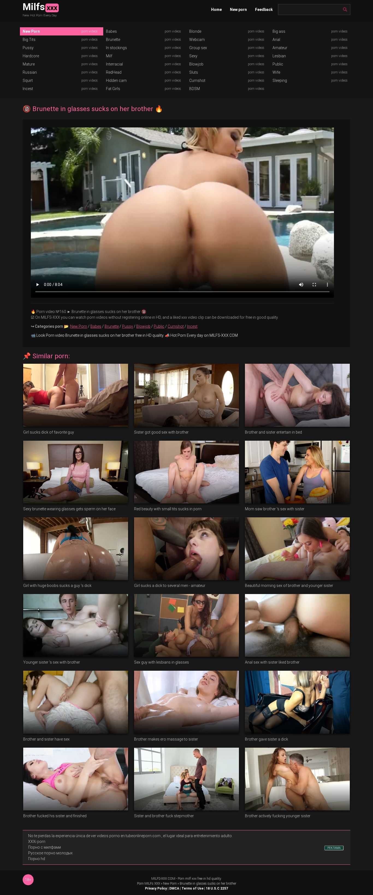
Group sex (198, 48)
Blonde (195, 31)
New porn (238, 9)
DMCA (174, 888)
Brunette (113, 39)
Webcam (197, 39)
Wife (276, 72)
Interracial (114, 64)
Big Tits (29, 39)
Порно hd (36, 859)
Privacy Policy (156, 888)
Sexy (193, 56)
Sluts (193, 72)
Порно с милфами (44, 847)
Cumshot (197, 80)
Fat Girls (113, 88)
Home (216, 9)
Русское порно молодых (50, 853)
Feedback (264, 9)
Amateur (280, 48)
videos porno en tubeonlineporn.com (129, 836)
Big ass (279, 31)
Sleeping (280, 80)
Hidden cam (116, 80)
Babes (111, 31)
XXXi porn (36, 841)
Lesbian (279, 56)
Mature (29, 64)
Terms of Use (192, 888)
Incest (28, 88)
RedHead (114, 72)
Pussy (28, 48)
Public (278, 64)
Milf (109, 56)
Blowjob (196, 64)
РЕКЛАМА (334, 847)
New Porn (31, 31)
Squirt (28, 80)
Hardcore (31, 56)
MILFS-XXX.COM (163, 879)
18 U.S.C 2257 (217, 888)
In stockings (116, 48)
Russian (30, 72)
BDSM (194, 88)
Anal (276, 39)
